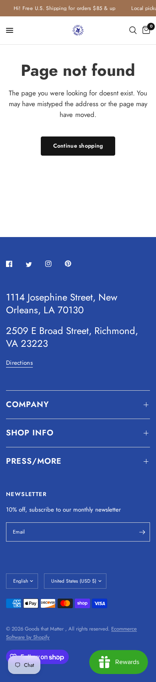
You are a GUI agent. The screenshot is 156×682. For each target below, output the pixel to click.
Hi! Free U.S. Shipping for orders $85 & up (63, 8)
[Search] (133, 30)
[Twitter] (34, 264)
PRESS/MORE (34, 461)
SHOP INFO (30, 433)
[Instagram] (54, 264)
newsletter (108, 509)
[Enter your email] (142, 532)
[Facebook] (15, 264)
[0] (145, 30)
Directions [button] (19, 363)
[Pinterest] (73, 264)
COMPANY (27, 404)
